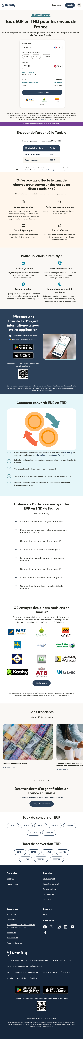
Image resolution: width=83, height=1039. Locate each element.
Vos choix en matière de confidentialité (22, 972)
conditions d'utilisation (45, 119)
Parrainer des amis (14, 943)
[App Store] (23, 355)
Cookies (33, 978)
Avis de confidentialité (62, 960)
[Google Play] (23, 347)
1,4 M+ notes (24, 339)
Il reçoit (25, 62)
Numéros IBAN (12, 938)
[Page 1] (37, 780)
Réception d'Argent (51, 884)
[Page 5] (46, 780)
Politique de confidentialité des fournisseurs (24, 966)
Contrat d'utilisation (15, 960)
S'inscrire (70, 5)
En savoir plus (9, 767)
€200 (26, 56)
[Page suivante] (48, 780)
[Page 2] (39, 780)
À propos (10, 879)
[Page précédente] (35, 780)
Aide (45, 914)
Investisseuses (12, 884)
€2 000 (36, 56)
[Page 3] (41, 780)
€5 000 (47, 56)
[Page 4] (44, 780)
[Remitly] (8, 5)
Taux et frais (11, 914)
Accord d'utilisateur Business (37, 960)
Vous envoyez (27, 43)
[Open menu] (79, 5)
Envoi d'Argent (49, 879)
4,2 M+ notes (24, 336)
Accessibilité (22, 978)
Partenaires (11, 933)
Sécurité (10, 978)
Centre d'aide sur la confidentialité (56, 972)
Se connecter (57, 5)
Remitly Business (49, 889)
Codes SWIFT (12, 920)
